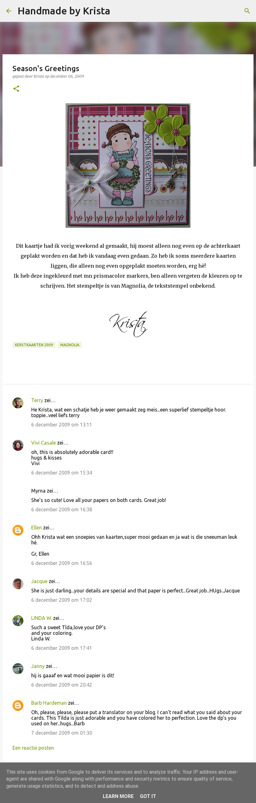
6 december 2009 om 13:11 (61, 424)
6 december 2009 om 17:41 (61, 648)
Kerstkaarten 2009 (34, 345)
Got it (148, 796)
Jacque (39, 581)
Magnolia (69, 345)
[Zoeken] (119, 10)
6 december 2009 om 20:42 (61, 685)
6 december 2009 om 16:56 (61, 563)
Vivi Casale (43, 442)
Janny (38, 666)
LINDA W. (41, 618)
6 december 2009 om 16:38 (61, 509)
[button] (16, 89)
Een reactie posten (33, 748)
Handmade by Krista (63, 10)
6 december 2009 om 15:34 (61, 472)
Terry (37, 400)
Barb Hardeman (49, 703)
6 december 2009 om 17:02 (61, 600)
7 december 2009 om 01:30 (61, 733)
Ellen (36, 527)
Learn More (118, 796)
